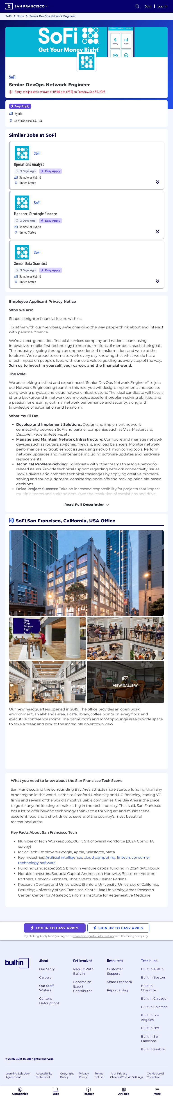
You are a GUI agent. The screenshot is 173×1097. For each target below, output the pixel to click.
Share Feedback (119, 982)
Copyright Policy (67, 1075)
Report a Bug (117, 990)
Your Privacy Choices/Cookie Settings (126, 1075)
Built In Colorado (154, 1007)
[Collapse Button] (157, 182)
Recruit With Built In (83, 971)
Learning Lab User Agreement (17, 1075)
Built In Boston (153, 977)
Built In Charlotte (148, 988)
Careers (45, 977)
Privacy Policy (84, 1075)
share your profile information (93, 936)
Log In (162, 6)
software (48, 863)
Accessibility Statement (44, 1075)
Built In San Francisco (150, 1038)
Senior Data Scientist (30, 263)
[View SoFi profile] (86, 42)
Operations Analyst (29, 164)
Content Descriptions (49, 1001)
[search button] (137, 6)
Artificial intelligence (64, 857)
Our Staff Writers (46, 988)
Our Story (47, 969)
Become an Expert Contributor (82, 986)
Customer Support (115, 971)
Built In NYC (150, 1028)
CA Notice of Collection (155, 1075)
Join (148, 6)
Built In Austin (152, 969)
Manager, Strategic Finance (35, 213)
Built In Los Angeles (150, 1017)
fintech (123, 857)
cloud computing (99, 857)
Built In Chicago (153, 999)
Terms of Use (99, 1075)
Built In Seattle (152, 1049)
